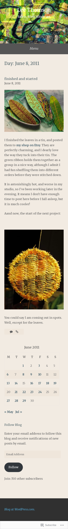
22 (24, 392)
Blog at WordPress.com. (19, 509)
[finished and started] (17, 332)
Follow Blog (13, 425)
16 (31, 383)
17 (39, 383)
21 (16, 392)
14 (16, 383)
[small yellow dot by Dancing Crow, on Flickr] (34, 308)
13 (8, 383)
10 (39, 374)
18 (47, 383)
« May (8, 412)
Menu (34, 48)
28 (16, 400)
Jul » (18, 412)
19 (54, 383)
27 (8, 400)
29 (24, 400)
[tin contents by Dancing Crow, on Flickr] (34, 131)
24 (40, 392)
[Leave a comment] (12, 332)
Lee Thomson (34, 10)
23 (31, 392)
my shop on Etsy (28, 145)
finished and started (21, 79)
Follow (13, 467)
